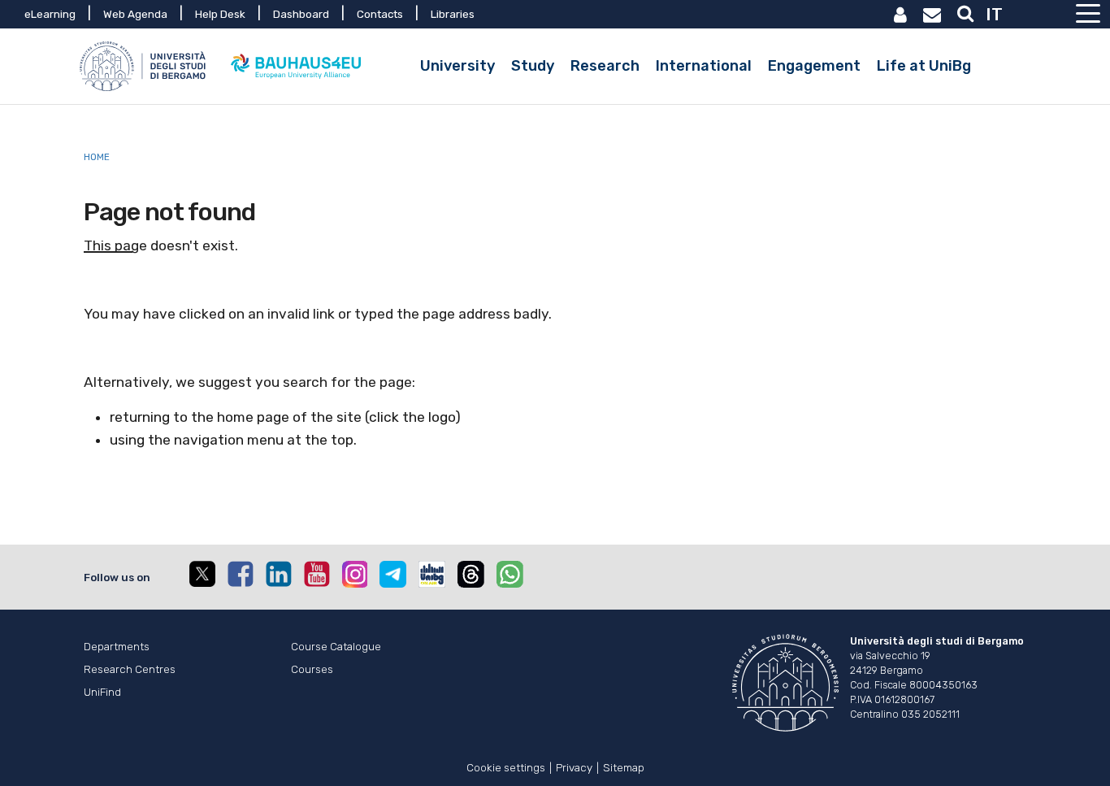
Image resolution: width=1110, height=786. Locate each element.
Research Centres (130, 668)
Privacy (574, 766)
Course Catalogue (336, 646)
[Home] (145, 66)
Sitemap (623, 766)
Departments (117, 646)
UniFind (102, 691)
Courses (312, 668)
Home (97, 157)
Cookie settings (505, 766)
